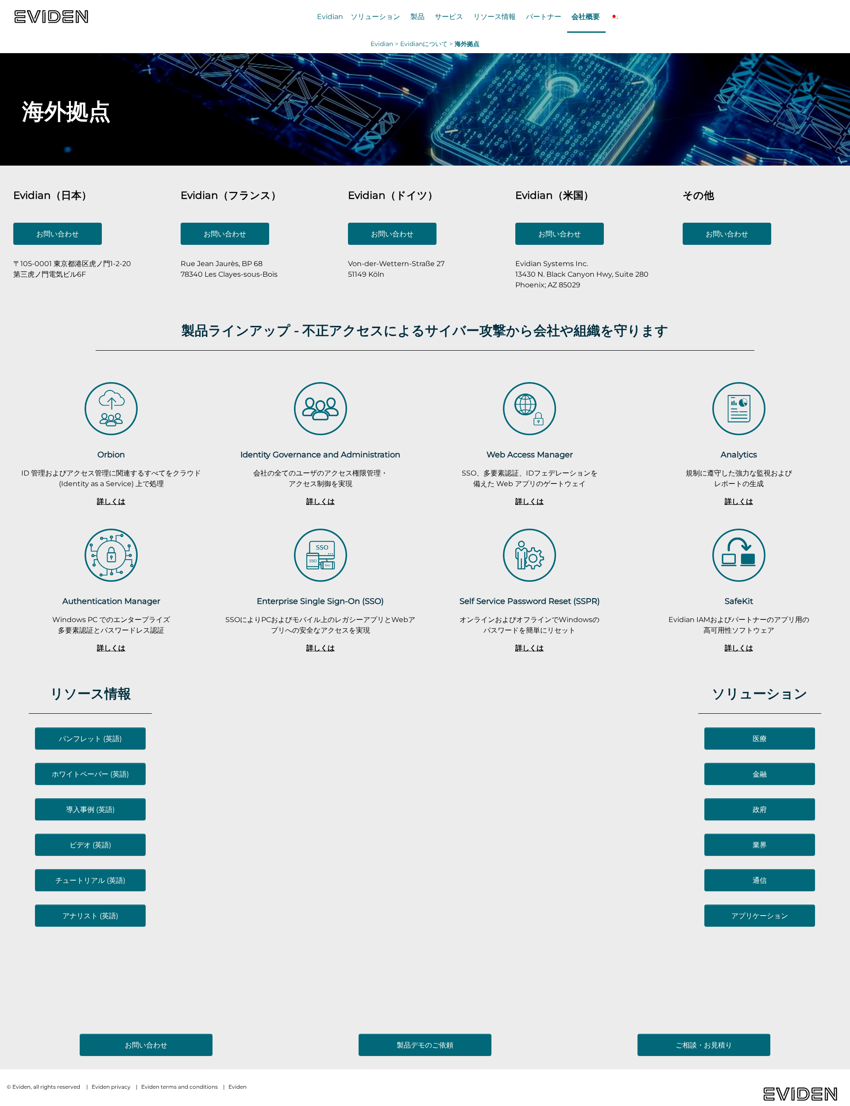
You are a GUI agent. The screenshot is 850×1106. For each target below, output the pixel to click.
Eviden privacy (111, 1086)
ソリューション (375, 16)
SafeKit (739, 601)
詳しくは (111, 501)
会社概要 (586, 16)
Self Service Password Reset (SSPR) (530, 601)
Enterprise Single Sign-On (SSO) (320, 601)
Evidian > (385, 44)
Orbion (111, 454)
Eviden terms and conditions (179, 1086)
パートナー (543, 16)
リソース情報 (494, 16)
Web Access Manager (530, 454)
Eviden (237, 1086)
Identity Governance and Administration (320, 454)
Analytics (739, 454)
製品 (417, 16)
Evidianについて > (427, 44)
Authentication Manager (111, 601)
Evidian (330, 16)
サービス (449, 16)
